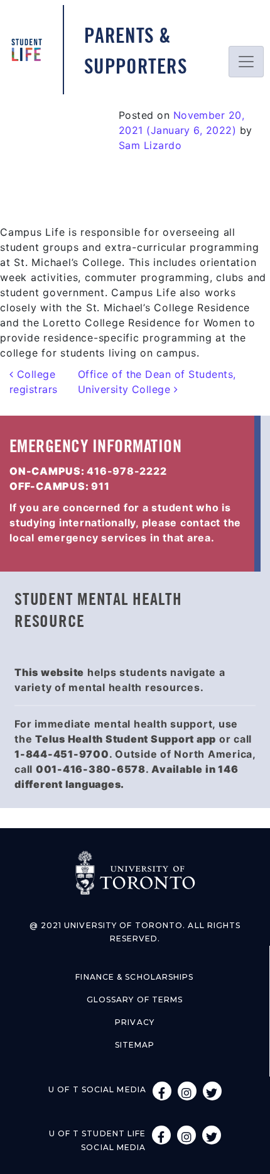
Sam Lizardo (150, 145)
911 (100, 486)
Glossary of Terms (135, 999)
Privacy (134, 1022)
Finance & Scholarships (134, 977)
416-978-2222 (126, 471)
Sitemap (135, 1044)
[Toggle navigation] (246, 61)
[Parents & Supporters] (31, 50)
